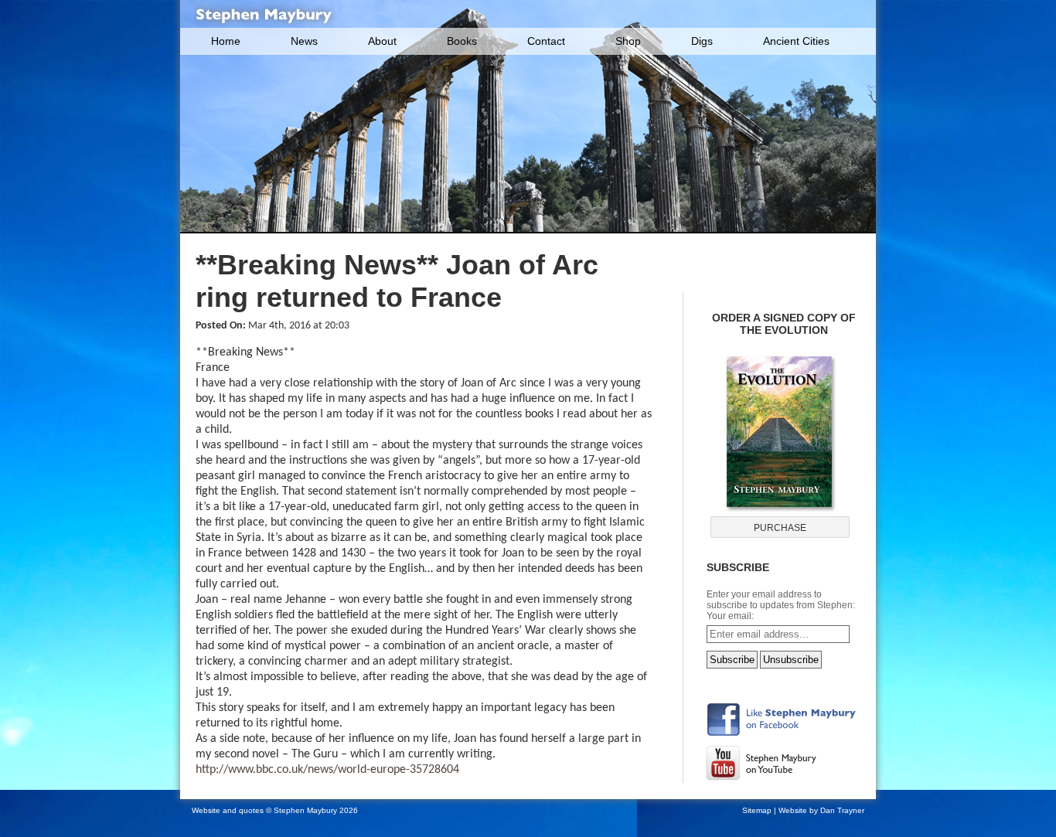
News (304, 41)
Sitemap (757, 810)
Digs (702, 41)
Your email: (730, 616)
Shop (628, 41)
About (382, 41)
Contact (546, 41)
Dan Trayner (842, 810)
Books (462, 41)
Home (225, 41)
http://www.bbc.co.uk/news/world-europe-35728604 (327, 770)
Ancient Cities (796, 41)
